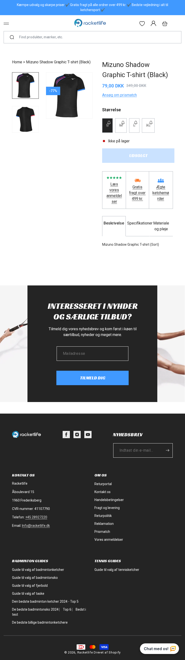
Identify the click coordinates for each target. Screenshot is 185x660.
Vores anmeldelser (108, 539)
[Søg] (12, 37)
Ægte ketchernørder (160, 193)
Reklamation (104, 524)
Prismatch (102, 532)
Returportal (103, 484)
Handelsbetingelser (109, 500)
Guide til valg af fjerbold (30, 585)
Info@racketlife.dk (36, 526)
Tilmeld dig (92, 378)
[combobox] (94, 37)
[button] (6, 23)
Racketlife (85, 652)
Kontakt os (102, 492)
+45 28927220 (36, 517)
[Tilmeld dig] (167, 450)
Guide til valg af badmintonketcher (38, 570)
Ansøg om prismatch (119, 95)
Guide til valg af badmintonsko (35, 578)
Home (17, 62)
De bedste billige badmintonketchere (40, 622)
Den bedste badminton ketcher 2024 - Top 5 (45, 601)
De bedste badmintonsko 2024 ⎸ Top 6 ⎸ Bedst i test (49, 611)
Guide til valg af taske (28, 593)
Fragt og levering (107, 508)
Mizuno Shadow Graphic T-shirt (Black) (58, 62)
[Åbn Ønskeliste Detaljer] (142, 23)
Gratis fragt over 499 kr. (137, 193)
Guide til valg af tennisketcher (116, 570)
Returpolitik (103, 516)
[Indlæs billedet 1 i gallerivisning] (25, 85)
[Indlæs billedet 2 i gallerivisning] (25, 119)
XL (150, 128)
